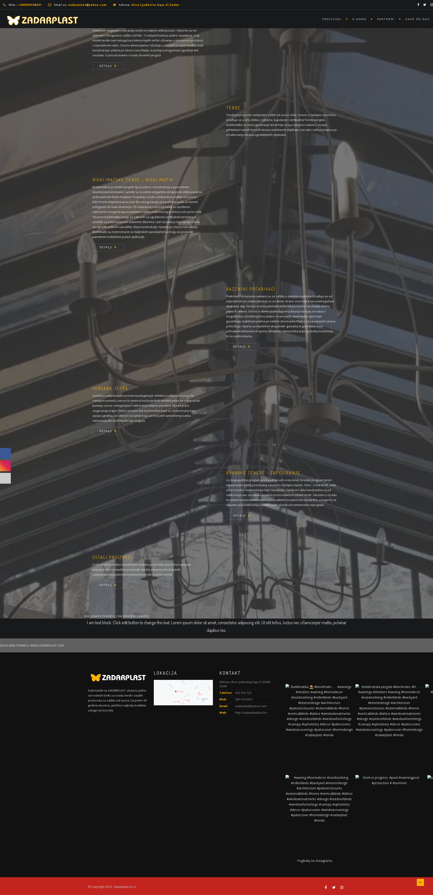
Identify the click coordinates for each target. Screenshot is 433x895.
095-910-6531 (244, 699)
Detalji (105, 66)
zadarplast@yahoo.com (87, 5)
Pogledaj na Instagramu (314, 861)
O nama (359, 19)
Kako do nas (417, 19)
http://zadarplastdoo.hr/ (251, 713)
